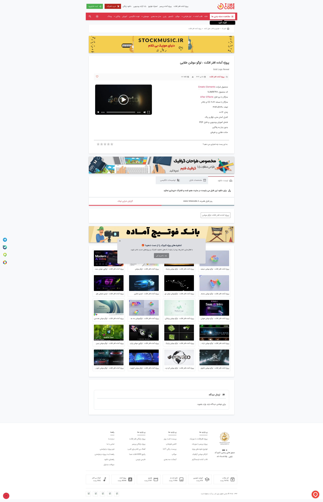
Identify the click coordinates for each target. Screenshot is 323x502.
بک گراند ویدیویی (139, 6)
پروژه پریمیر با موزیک (199, 444)
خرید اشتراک (113, 6)
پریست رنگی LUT (169, 449)
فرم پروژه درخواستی (107, 449)
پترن (164, 16)
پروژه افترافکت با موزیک (198, 438)
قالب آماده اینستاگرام (199, 459)
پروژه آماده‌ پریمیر (165, 6)
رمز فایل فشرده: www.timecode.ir (197, 201)
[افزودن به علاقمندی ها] (97, 76)
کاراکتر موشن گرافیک (199, 454)
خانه (206, 16)
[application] (123, 100)
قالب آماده (198, 16)
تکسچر (170, 16)
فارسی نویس (140, 459)
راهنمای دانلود (109, 459)
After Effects (206, 97)
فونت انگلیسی (134, 16)
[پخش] (98, 112)
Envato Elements (206, 87)
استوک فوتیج (152, 6)
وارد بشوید (201, 404)
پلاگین (118, 16)
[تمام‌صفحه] (148, 112)
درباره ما (111, 438)
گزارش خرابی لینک (125, 201)
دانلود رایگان (127, 6)
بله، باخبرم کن (161, 256)
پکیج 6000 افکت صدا (137, 454)
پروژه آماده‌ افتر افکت (181, 6)
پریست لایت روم (170, 438)
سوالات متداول (109, 464)
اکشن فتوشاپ (171, 444)
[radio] (111, 145)
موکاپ (177, 16)
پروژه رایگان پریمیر (138, 444)
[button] (123, 100)
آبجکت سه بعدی (170, 459)
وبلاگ (109, 16)
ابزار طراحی (187, 16)
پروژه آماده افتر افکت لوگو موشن (215, 215)
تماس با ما (110, 444)
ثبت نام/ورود (94, 6)
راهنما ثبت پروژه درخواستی (104, 454)
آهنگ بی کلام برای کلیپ (136, 449)
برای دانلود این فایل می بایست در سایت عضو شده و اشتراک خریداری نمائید (197, 190)
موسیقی (146, 16)
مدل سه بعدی (156, 16)
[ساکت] (144, 112)
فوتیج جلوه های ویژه (199, 449)
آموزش (124, 16)
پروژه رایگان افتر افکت (137, 438)
